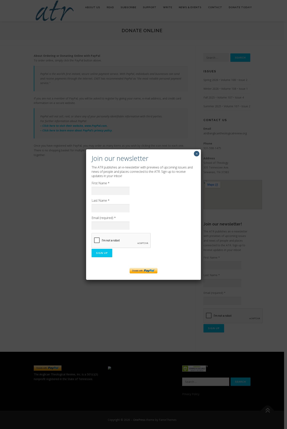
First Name (101, 183)
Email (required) (104, 218)
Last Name (101, 200)
